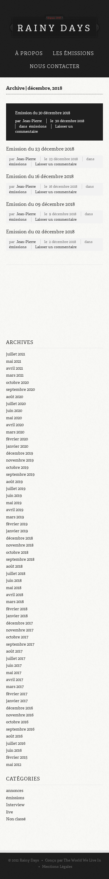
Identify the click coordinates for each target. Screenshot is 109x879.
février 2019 (17, 524)
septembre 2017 (20, 644)
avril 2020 (15, 424)
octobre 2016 (17, 722)
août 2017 (14, 651)
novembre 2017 (19, 630)
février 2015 (17, 757)
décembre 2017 (19, 623)
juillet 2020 (16, 403)
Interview (15, 804)
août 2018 (14, 566)
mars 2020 (15, 432)
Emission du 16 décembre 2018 (40, 176)
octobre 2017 (17, 637)
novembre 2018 (20, 545)
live (9, 812)
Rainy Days (29, 860)
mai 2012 (13, 764)
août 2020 (14, 396)
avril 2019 (14, 509)
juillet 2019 (15, 488)
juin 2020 (14, 410)
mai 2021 (13, 361)
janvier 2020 (17, 446)
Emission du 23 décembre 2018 (40, 149)
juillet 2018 (15, 573)
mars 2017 (15, 686)
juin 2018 (14, 580)
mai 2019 (13, 502)
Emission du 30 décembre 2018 (42, 112)
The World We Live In (82, 860)
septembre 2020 (20, 389)
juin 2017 (13, 665)
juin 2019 (14, 495)
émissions (38, 126)
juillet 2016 (15, 743)
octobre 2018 (17, 552)
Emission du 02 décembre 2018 (40, 232)
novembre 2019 (20, 460)
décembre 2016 (19, 708)
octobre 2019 (17, 467)
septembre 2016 (20, 729)
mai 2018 (13, 587)
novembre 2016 (20, 715)
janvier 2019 (17, 531)
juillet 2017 (15, 658)
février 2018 (17, 608)
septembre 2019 (20, 474)
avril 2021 (14, 368)
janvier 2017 (17, 700)
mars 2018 (15, 601)
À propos (29, 53)
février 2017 (16, 693)
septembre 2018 (20, 559)
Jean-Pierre (32, 120)
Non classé (16, 819)
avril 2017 (14, 679)
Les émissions (73, 53)
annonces (14, 790)
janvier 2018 (17, 615)
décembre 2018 (19, 538)
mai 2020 (14, 417)
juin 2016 (14, 750)
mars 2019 (15, 517)
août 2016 (14, 736)
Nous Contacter (55, 66)
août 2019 (14, 481)
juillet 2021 (15, 354)
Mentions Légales (57, 866)
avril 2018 (14, 594)
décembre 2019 (19, 453)
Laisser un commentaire (56, 164)
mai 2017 (13, 672)
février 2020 (17, 439)
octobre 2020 (17, 382)
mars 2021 (15, 375)
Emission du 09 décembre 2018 (40, 204)
